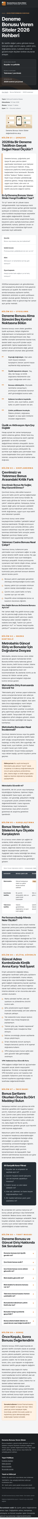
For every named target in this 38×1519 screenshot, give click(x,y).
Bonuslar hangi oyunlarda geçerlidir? (14, 1313)
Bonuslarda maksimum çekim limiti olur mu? (15, 1304)
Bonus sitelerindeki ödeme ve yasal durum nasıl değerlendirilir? (17, 1322)
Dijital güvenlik (6, 1463)
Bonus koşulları (6, 1466)
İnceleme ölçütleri (7, 1461)
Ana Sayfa (5, 92)
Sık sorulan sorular (7, 1469)
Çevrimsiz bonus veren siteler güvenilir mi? (16, 1270)
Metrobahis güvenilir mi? (14, 1278)
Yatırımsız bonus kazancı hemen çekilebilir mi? (17, 1295)
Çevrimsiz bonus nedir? (13, 1262)
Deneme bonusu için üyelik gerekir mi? (15, 1254)
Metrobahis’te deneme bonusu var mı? (16, 1286)
